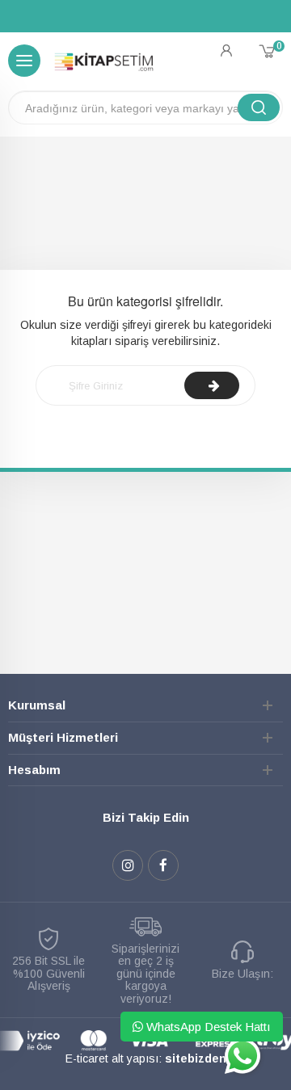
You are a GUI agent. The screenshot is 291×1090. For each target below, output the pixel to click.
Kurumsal (36, 705)
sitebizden (195, 1058)
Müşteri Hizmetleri (63, 737)
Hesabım (34, 769)
